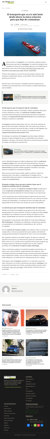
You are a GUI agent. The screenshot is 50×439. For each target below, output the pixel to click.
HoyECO (6, 423)
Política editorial (8, 411)
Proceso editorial (24, 24)
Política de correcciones (9, 413)
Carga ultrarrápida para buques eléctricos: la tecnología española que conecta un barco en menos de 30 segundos (30, 97)
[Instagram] (38, 425)
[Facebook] (28, 425)
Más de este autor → (17, 290)
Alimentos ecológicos (31, 396)
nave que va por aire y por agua (13, 267)
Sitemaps (6, 430)
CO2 (27, 388)
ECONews (6, 425)
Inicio (3, 8)
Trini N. (17, 24)
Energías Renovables (31, 384)
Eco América (7, 8)
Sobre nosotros (7, 408)
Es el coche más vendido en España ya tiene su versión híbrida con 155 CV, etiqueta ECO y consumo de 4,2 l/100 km (30, 151)
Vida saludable (29, 398)
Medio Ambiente (30, 379)
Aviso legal (6, 415)
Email (17, 274)
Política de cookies (8, 420)
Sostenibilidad (29, 391)
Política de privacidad (9, 418)
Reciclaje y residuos (30, 393)
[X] (31, 425)
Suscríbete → (32, 411)
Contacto (6, 406)
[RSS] (35, 425)
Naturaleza (28, 381)
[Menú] (45, 2)
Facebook (13, 274)
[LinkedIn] (42, 425)
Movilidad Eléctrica (30, 386)
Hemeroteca (7, 427)
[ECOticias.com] (8, 2)
